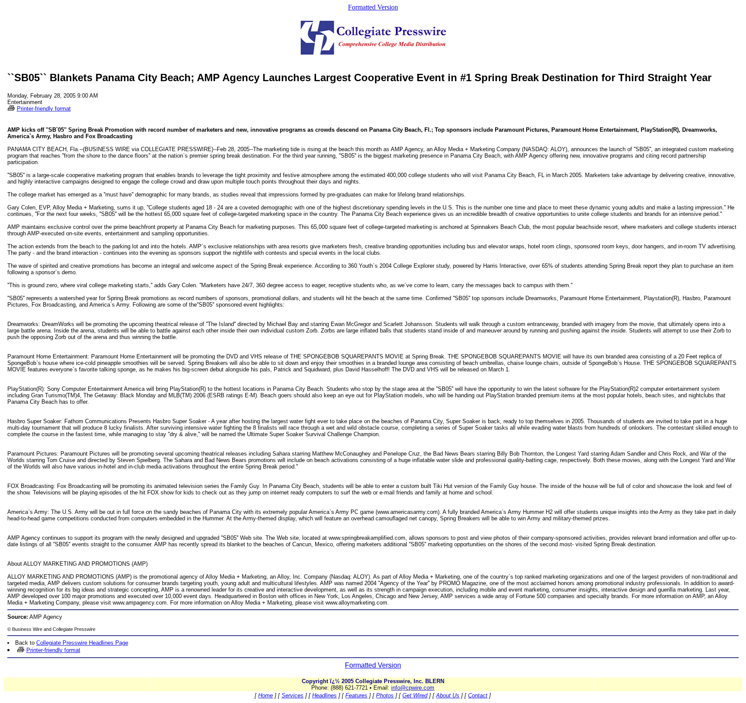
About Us (447, 695)
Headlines (324, 695)
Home (265, 695)
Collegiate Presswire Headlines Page (82, 643)
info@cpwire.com (412, 687)
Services (292, 695)
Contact (477, 695)
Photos (385, 695)
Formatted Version (373, 7)
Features (356, 695)
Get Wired (414, 695)
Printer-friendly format (44, 108)
